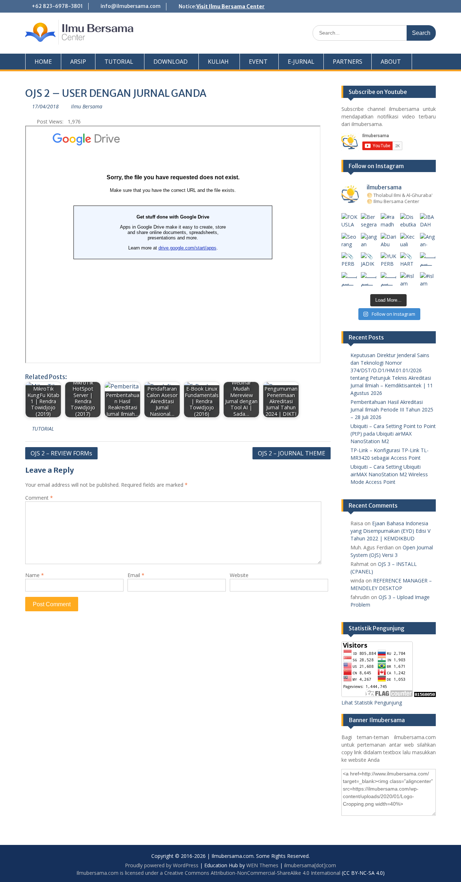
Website (239, 575)
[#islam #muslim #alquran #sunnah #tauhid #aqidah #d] (408, 280)
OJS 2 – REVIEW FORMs (61, 453)
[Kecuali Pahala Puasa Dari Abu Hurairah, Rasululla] (408, 241)
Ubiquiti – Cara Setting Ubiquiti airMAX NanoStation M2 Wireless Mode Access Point (389, 474)
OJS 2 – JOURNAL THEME (291, 453)
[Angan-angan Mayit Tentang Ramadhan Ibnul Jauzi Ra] (428, 241)
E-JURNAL (301, 62)
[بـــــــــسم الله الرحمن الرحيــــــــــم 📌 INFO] (428, 260)
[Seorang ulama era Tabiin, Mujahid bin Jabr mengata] (349, 241)
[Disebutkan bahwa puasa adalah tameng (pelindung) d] (408, 221)
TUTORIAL (118, 62)
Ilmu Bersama (86, 106)
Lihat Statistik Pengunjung (371, 702)
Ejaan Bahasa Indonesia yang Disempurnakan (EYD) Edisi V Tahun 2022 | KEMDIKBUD (390, 531)
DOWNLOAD (170, 62)
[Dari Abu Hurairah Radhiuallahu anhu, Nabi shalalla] (389, 241)
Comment (39, 497)
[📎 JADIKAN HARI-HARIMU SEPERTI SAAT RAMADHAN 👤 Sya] (369, 260)
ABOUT (391, 62)
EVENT (258, 62)
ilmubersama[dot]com (310, 865)
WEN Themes (262, 865)
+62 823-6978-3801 (57, 6)
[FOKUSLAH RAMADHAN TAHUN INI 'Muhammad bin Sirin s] (349, 221)
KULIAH (218, 62)
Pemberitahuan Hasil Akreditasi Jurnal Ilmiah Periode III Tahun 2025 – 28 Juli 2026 (391, 409)
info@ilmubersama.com (130, 6)
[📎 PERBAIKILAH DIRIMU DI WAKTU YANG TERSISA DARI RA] (349, 260)
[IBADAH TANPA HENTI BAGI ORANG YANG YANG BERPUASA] (428, 221)
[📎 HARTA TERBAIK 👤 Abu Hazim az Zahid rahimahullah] (408, 260)
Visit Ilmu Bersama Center (230, 6)
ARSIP (78, 62)
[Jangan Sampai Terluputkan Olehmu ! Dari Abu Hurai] (369, 241)
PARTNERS (347, 62)
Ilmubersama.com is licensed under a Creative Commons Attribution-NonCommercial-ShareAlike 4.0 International (208, 872)
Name (34, 575)
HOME (43, 62)
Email (135, 575)
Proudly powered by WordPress (161, 865)
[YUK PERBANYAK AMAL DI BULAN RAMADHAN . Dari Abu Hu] (389, 260)
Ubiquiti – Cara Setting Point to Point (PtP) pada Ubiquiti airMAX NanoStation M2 (393, 434)
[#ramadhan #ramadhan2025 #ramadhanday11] (389, 221)
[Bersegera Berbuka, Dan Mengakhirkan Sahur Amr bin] (369, 221)
